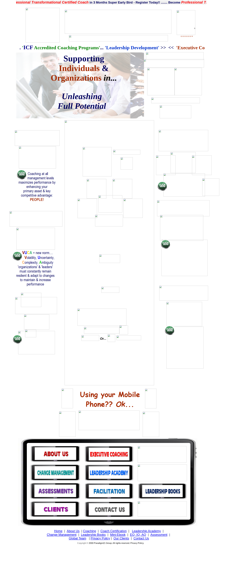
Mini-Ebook (118, 534)
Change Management (62, 534)
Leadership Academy (146, 531)
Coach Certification (113, 531)
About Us (73, 531)
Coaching (89, 531)
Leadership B (90, 534)
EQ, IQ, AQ (138, 534)
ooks (102, 534)
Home (58, 531)
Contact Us (141, 538)
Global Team (77, 538)
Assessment (158, 534)
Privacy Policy (100, 538)
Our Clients (121, 538)
